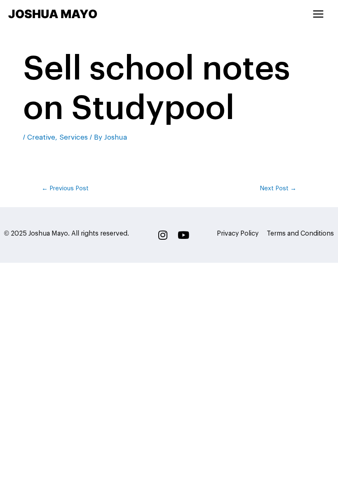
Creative (41, 137)
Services (73, 137)
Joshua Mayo (52, 14)
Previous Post (65, 188)
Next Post (278, 188)
